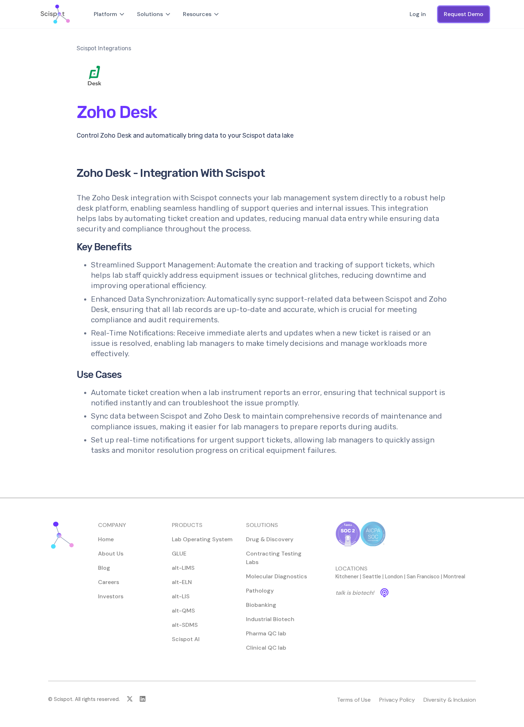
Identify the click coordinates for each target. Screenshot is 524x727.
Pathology (260, 590)
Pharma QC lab (266, 633)
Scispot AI (186, 639)
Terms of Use (354, 699)
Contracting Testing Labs (274, 558)
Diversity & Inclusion (449, 699)
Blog (104, 568)
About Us (110, 553)
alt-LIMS (183, 568)
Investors (110, 596)
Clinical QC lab (266, 647)
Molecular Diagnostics (276, 576)
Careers (108, 582)
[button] (109, 14)
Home (106, 539)
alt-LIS (181, 596)
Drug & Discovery (269, 539)
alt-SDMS (185, 625)
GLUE (179, 553)
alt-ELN (182, 582)
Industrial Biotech (270, 619)
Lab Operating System (202, 539)
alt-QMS (183, 610)
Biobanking (261, 605)
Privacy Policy (397, 699)
